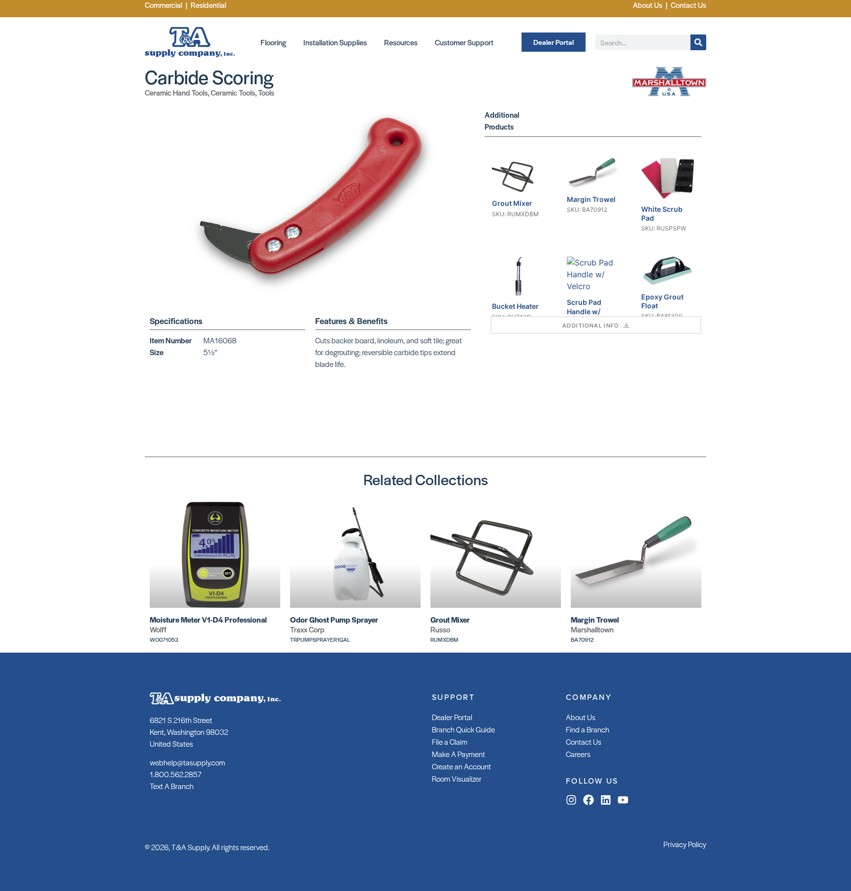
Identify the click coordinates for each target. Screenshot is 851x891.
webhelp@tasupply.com (187, 762)
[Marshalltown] (669, 93)
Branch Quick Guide (463, 729)
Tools (266, 92)
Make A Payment (458, 754)
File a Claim (449, 741)
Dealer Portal (452, 717)
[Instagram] (571, 799)
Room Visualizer (457, 778)
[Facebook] (588, 799)
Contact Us (583, 741)
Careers (578, 754)
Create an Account (461, 766)
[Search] (698, 42)
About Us (580, 717)
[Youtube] (623, 799)
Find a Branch (587, 729)
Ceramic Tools (233, 92)
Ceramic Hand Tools (176, 92)
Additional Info (590, 325)
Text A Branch (172, 786)
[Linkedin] (605, 799)
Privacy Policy (684, 844)
